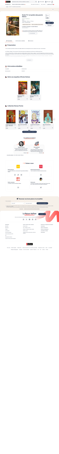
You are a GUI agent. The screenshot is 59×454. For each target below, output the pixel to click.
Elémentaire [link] (7, 227)
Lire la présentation (32, 33)
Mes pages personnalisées (35, 4)
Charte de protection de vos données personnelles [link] (29, 247)
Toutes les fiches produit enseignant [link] (10, 238)
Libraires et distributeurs (44, 229)
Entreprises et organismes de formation (47, 224)
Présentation (9, 40)
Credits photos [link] (19, 247)
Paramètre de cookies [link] (41, 247)
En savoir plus (41, 214)
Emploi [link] (46, 247)
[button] (12, 25)
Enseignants (7, 224)
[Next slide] (54, 119)
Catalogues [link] (20, 249)
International (43, 232)
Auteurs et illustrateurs (44, 227)
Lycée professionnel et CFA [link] (9, 233)
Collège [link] (6, 229)
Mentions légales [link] (13, 247)
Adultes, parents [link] (25, 230)
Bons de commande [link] (26, 249)
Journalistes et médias (44, 230)
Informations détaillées (21, 40)
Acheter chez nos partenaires (49, 25)
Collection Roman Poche (26, 24)
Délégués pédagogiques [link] (14, 249)
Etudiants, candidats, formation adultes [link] (28, 229)
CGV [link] (40, 249)
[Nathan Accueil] (7, 2)
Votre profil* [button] (13, 203)
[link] (15, 175)
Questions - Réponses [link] (33, 249)
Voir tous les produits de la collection (29, 131)
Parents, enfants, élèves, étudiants (28, 224)
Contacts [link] (43, 249)
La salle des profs (50, 4)
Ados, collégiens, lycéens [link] (26, 227)
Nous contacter (43, 4)
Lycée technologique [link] (8, 232)
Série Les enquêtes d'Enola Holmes (37, 24)
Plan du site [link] (8, 247)
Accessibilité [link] (50, 247)
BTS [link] (5, 235)
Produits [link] (47, 249)
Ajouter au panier (49, 23)
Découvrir (25, 152)
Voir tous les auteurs (25, 27)
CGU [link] (38, 249)
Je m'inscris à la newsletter (42, 203)
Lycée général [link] (7, 230)
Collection (31, 40)
